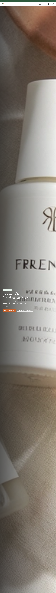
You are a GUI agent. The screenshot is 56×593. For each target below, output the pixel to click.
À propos (40, 4)
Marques (31, 3)
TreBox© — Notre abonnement (25, 310)
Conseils (35, 3)
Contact (44, 3)
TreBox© (27, 3)
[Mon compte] (51, 4)
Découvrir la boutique (9, 310)
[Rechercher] (48, 4)
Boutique (21, 3)
